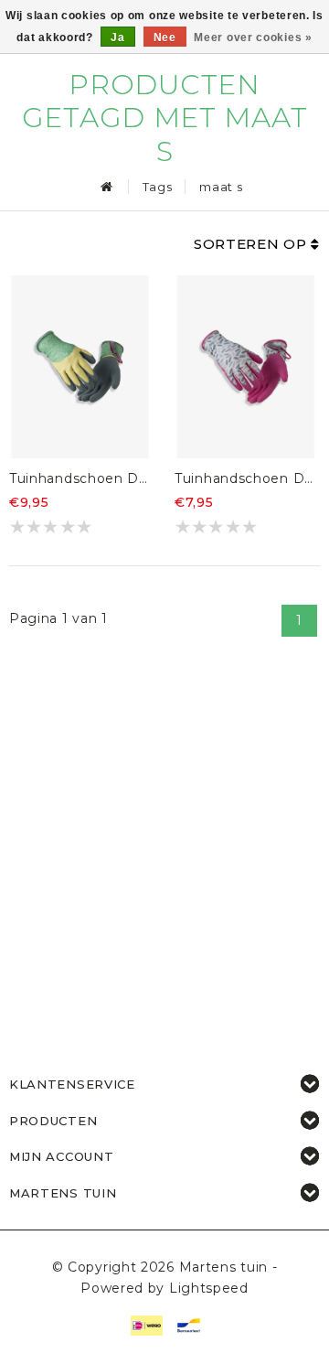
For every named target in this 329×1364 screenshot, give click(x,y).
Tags (158, 186)
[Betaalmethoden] (145, 1324)
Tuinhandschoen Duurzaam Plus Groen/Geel (80, 478)
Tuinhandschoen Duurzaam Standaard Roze (246, 478)
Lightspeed (209, 1288)
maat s (220, 186)
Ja (117, 37)
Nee (165, 37)
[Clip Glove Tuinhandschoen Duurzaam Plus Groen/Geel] (80, 366)
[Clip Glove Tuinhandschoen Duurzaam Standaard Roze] (246, 366)
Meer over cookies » (253, 37)
